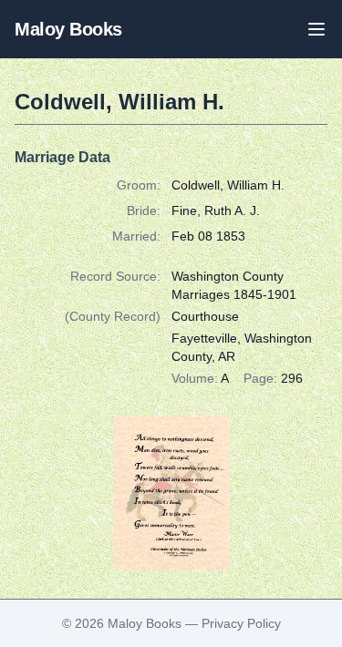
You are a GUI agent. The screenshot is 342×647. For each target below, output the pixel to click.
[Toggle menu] (316, 29)
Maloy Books (68, 29)
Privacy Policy (241, 623)
